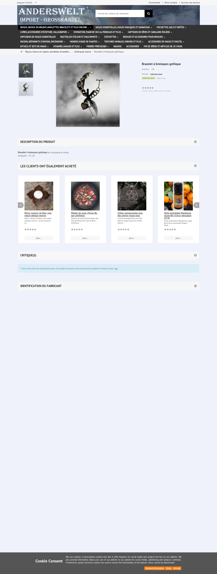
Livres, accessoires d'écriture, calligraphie (43, 32)
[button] (108, 166)
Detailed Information (154, 568)
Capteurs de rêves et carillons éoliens (149, 32)
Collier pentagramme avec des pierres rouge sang (130, 214)
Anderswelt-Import (156, 74)
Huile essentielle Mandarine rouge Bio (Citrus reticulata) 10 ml (177, 215)
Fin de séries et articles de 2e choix (163, 46)
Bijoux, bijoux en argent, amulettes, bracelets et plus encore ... (54, 27)
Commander (154, 2)
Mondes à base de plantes (84, 41)
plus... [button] (39, 238)
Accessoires (132, 46)
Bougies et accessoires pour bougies (143, 36)
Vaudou (117, 46)
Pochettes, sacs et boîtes (171, 27)
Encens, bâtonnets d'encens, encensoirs (42, 41)
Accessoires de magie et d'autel (165, 41)
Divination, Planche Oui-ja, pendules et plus (98, 32)
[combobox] (27, 2)
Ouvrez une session (190, 2)
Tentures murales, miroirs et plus (123, 41)
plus (116, 268)
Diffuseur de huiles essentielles (38, 36)
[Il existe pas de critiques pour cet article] (30, 230)
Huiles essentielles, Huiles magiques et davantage (123, 27)
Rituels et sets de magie (33, 46)
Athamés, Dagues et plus (66, 46)
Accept (176, 568)
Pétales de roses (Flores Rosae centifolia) (84, 214)
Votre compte (170, 2)
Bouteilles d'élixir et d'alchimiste (79, 36)
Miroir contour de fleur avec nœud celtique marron (38, 214)
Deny (168, 568)
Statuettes (110, 36)
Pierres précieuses (97, 46)
